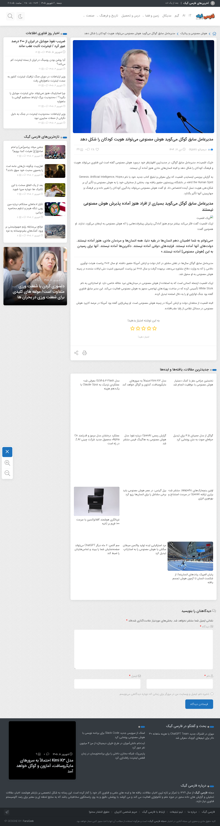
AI (184, 15)
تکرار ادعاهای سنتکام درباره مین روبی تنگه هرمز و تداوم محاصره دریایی (25, 208)
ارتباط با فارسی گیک (153, 812)
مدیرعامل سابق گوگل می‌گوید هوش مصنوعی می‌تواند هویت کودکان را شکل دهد (146, 139)
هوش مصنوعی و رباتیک (193, 33)
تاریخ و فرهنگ (109, 15)
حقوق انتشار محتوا (99, 812)
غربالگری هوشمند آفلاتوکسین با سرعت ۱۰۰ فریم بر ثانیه (97, 521)
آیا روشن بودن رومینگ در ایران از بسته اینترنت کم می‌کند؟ (38, 62)
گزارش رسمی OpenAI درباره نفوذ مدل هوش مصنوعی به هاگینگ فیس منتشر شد (144, 439)
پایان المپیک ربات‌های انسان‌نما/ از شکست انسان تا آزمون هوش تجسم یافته (193, 578)
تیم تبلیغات (176, 812)
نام (207, 676)
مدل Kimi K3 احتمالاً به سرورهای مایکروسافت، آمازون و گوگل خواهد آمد (44, 766)
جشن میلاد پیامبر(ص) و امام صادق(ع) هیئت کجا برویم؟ (27, 149)
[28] (98, 149)
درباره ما (192, 812)
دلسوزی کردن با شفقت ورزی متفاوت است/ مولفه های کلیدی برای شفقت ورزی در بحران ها (38, 291)
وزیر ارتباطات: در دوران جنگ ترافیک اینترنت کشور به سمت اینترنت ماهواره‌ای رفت (36, 78)
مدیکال (166, 15)
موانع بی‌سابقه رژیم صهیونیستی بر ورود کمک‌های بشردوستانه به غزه (24, 229)
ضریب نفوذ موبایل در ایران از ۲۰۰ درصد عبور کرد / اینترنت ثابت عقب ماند (38, 44)
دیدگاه (205, 626)
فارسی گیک (208, 812)
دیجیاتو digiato (198, 149)
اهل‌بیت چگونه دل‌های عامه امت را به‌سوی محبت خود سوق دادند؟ (24, 168)
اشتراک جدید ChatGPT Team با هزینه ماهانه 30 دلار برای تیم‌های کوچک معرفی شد (181, 736)
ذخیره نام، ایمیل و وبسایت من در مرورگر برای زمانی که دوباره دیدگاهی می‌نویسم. (164, 694)
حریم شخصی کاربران (125, 812)
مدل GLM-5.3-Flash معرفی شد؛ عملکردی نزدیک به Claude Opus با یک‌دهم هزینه (99, 385)
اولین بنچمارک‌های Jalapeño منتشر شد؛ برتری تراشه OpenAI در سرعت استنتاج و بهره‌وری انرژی (190, 494)
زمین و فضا (152, 15)
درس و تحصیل (131, 15)
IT (190, 15)
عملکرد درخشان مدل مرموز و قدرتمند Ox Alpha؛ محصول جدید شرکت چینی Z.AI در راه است (96, 439)
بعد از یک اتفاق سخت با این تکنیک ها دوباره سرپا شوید (151, 3)
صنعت (90, 15)
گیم (177, 15)
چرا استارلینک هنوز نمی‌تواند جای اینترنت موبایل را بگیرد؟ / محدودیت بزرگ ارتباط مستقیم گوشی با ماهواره (37, 97)
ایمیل (133, 676)
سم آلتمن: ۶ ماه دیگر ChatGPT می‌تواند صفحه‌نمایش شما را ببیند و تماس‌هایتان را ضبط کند (97, 549)
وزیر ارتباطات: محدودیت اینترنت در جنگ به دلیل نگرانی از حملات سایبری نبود (38, 116)
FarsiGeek (28, 821)
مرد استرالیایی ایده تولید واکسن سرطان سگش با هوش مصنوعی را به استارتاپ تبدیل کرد (144, 549)
